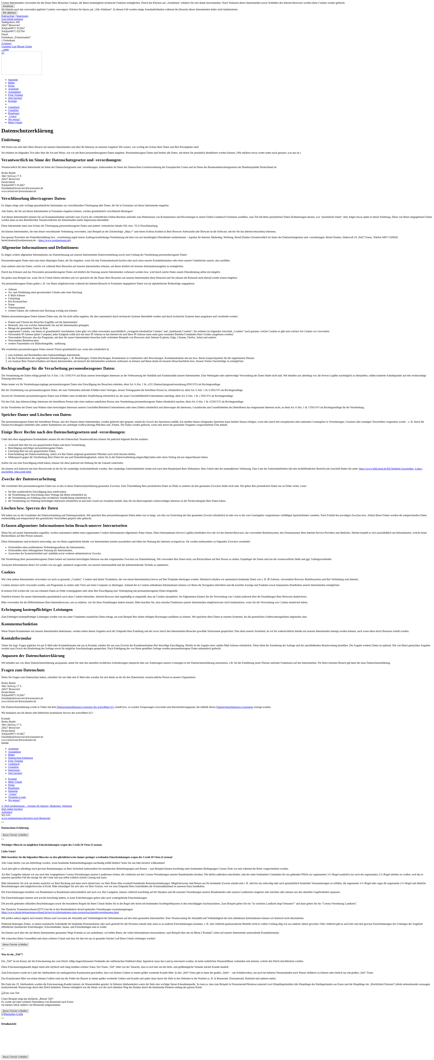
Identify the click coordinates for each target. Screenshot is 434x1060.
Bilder (11, 82)
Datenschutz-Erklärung (20, 757)
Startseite (13, 79)
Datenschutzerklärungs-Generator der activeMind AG (85, 707)
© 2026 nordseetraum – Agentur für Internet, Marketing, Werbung (36, 806)
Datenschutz (8, 16)
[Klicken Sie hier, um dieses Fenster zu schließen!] (2, 822)
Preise (11, 85)
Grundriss (13, 110)
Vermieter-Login (17, 797)
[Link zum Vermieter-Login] (12, 1014)
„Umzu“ (12, 116)
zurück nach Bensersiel (38, 818)
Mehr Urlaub (15, 122)
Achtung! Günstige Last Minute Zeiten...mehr (16, 46)
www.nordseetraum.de (13, 818)
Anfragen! (6, 812)
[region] (217, 19)
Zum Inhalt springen (12, 19)
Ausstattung (14, 91)
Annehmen (8, 6)
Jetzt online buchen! (12, 809)
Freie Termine (15, 95)
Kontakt (12, 101)
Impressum (22, 16)
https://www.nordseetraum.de (54, 240)
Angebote (13, 88)
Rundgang (13, 113)
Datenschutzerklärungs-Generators (234, 707)
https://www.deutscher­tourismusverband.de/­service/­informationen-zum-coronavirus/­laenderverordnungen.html (60, 912)
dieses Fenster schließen (15, 835)
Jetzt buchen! (15, 98)
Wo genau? (14, 119)
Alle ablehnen (9, 13)
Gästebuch (13, 107)
